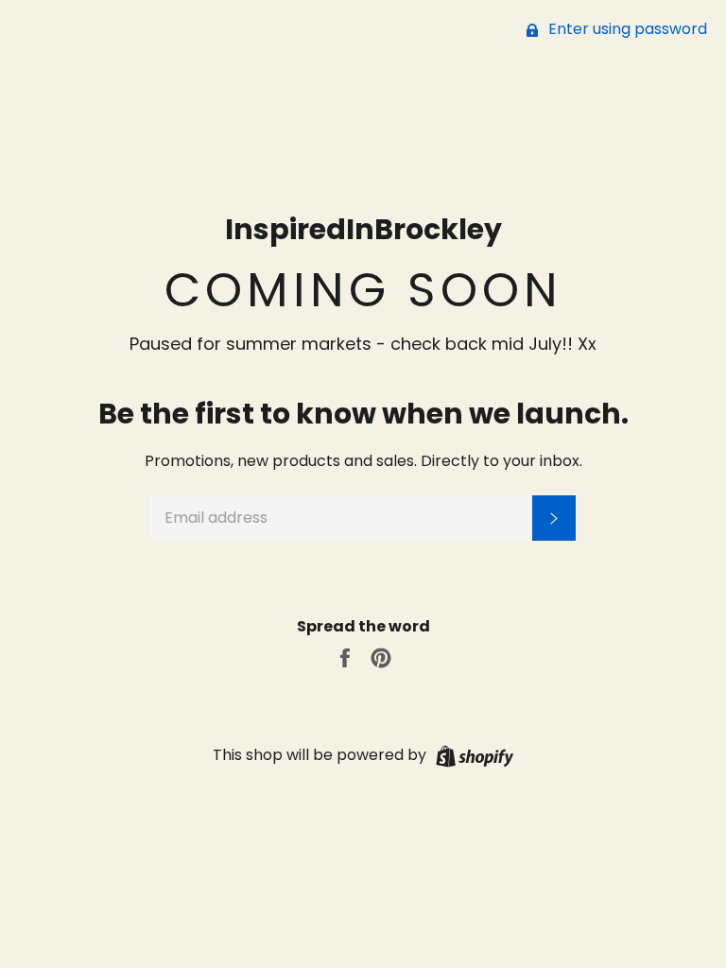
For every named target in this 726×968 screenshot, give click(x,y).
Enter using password (625, 29)
